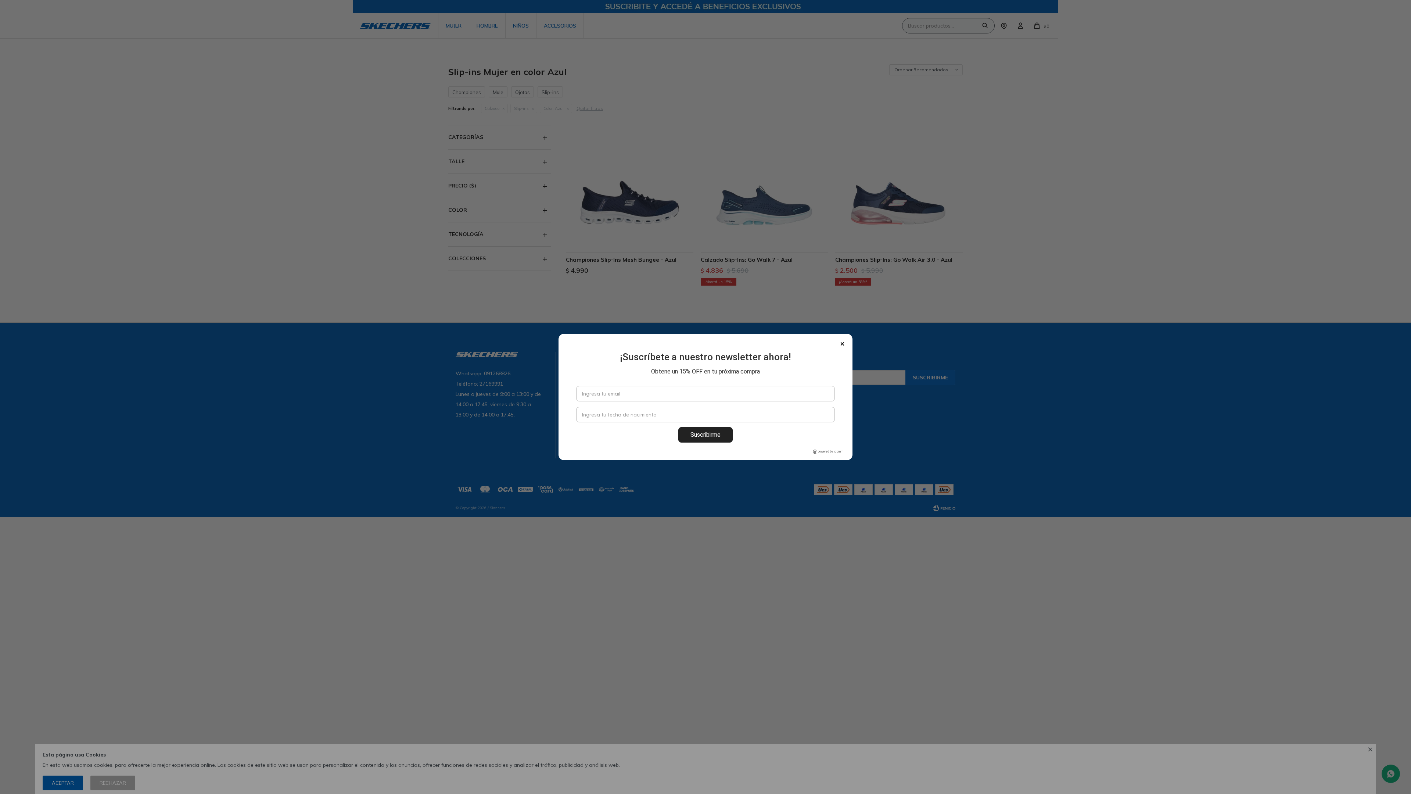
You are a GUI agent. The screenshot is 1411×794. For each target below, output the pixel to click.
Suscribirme (705, 434)
